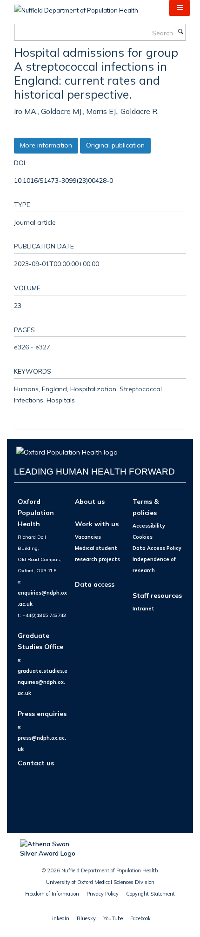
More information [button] (46, 145)
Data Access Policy (157, 548)
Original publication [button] (115, 145)
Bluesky (86, 918)
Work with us (97, 524)
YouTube (113, 918)
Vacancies (88, 537)
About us (90, 501)
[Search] (180, 32)
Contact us (36, 763)
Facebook (140, 918)
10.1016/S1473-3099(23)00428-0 (63, 180)
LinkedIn (59, 918)
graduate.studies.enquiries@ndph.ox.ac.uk (42, 682)
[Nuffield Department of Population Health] (76, 7)
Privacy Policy (103, 893)
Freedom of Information (52, 893)
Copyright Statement (150, 893)
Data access (94, 584)
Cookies (143, 537)
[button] (179, 8)
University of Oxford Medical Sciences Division (100, 882)
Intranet (143, 608)
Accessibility (149, 525)
